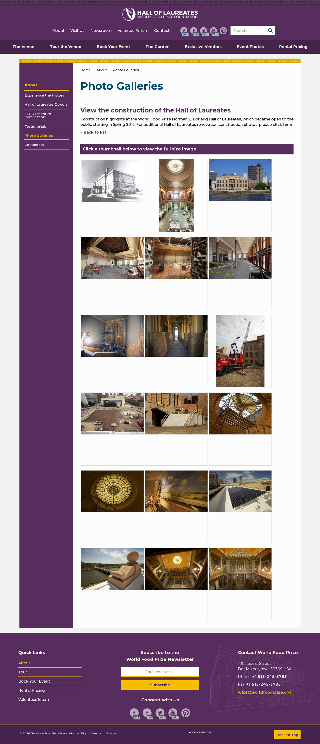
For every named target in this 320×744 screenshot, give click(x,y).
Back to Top (287, 735)
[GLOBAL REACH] (196, 735)
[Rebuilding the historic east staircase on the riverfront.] (176, 413)
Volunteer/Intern (133, 30)
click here (283, 124)
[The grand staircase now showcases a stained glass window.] (112, 335)
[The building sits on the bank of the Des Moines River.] (240, 180)
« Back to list (93, 132)
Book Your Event (34, 681)
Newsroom (101, 30)
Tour (22, 672)
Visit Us (77, 30)
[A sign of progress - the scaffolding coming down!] (176, 569)
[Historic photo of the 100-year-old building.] (112, 180)
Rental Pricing (31, 690)
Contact (162, 30)
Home (85, 70)
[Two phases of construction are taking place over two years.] (240, 351)
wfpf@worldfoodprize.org (264, 692)
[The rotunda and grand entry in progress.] (240, 569)
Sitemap (112, 733)
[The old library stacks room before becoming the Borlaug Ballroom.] (240, 257)
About (58, 30)
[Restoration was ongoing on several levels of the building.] (176, 335)
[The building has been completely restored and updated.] (112, 257)
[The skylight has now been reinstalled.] (112, 491)
